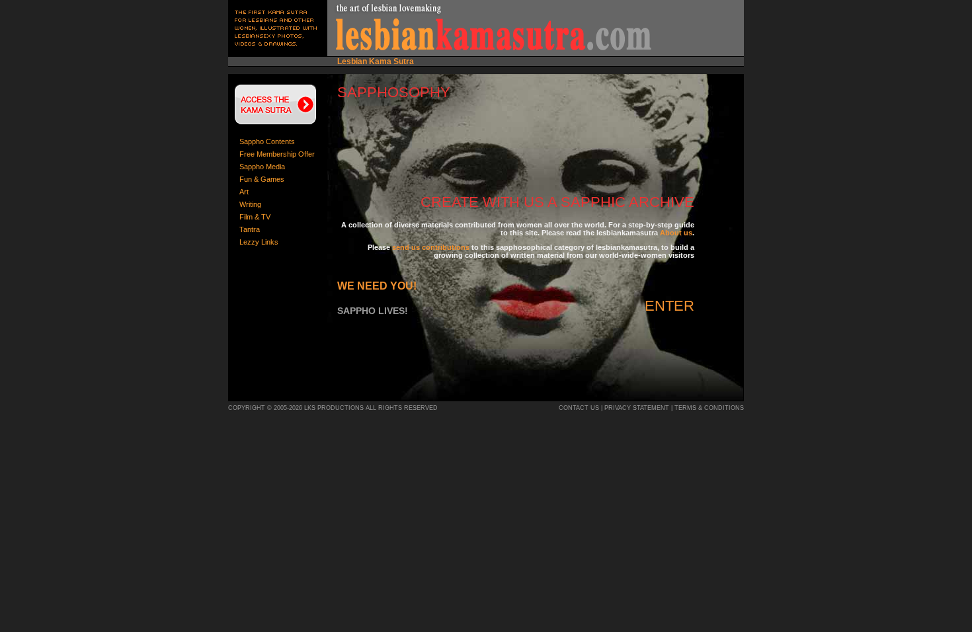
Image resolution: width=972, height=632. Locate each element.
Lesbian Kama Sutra (375, 61)
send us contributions (430, 247)
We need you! (377, 286)
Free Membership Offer (277, 154)
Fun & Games (261, 179)
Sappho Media (262, 167)
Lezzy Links (258, 242)
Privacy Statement (636, 408)
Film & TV (254, 217)
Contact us (579, 408)
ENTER (669, 305)
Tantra (249, 229)
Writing (250, 204)
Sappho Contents (267, 141)
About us (676, 233)
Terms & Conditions (709, 408)
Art (244, 192)
